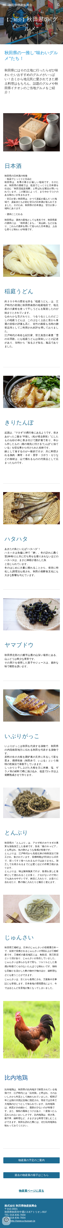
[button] (4, 5)
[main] (31, 22)
